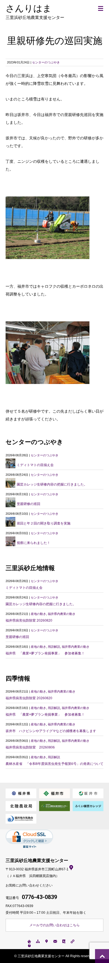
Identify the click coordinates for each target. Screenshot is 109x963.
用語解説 (54, 646)
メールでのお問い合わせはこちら (54, 925)
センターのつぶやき (46, 62)
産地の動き (38, 613)
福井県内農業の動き (61, 613)
